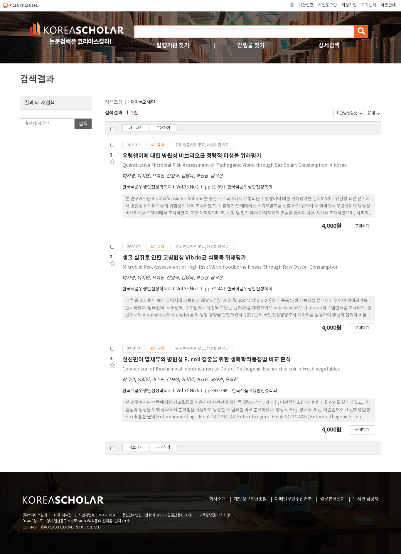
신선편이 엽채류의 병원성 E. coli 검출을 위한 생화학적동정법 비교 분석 (206, 359)
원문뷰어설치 (332, 499)
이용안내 (388, 5)
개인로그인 (327, 5)
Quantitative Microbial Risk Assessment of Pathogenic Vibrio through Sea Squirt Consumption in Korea (234, 165)
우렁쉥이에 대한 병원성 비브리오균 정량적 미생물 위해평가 (192, 155)
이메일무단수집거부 (293, 499)
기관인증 (306, 5)
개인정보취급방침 (250, 499)
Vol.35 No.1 (188, 187)
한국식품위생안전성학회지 (147, 187)
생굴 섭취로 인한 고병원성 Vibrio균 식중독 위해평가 (184, 257)
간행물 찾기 (251, 45)
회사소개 (217, 499)
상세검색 (329, 45)
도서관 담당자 (365, 499)
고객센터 (368, 5)
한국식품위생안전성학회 (249, 187)
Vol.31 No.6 (188, 390)
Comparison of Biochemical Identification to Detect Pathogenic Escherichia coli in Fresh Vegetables (231, 369)
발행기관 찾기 (172, 45)
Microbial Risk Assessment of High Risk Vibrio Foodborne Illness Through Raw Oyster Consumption (230, 267)
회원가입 (349, 5)
